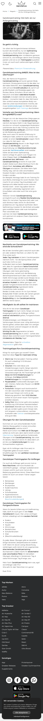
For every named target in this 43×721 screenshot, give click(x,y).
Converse (25, 590)
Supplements (7, 669)
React (24, 642)
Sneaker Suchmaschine (31, 666)
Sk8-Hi (24, 645)
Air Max (5, 617)
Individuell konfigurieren (21, 716)
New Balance (7, 593)
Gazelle (24, 636)
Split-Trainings (22, 108)
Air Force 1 (26, 610)
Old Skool (6, 642)
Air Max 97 (26, 620)
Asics (24, 587)
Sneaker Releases (9, 666)
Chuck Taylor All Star (10, 629)
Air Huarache (7, 614)
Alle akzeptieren (21, 712)
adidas (4, 587)
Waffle (4, 652)
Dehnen (21, 413)
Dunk (4, 636)
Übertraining (8, 435)
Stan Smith (6, 649)
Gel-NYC (5, 639)
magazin (13, 11)
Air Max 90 (26, 617)
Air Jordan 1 (26, 614)
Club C (4, 633)
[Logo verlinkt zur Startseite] (21, 4)
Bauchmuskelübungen (14, 499)
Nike (23, 593)
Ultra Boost (26, 649)
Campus (25, 626)
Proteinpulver (27, 662)
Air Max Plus (7, 623)
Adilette (5, 610)
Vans (4, 600)
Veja (23, 600)
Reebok (25, 596)
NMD (24, 639)
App (3, 662)
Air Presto (26, 623)
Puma (4, 596)
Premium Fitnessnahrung (24, 68)
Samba (4, 645)
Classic (24, 629)
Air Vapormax (7, 626)
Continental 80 (27, 633)
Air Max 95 (6, 620)
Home (5, 11)
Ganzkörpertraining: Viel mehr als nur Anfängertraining (28, 11)
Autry (4, 590)
